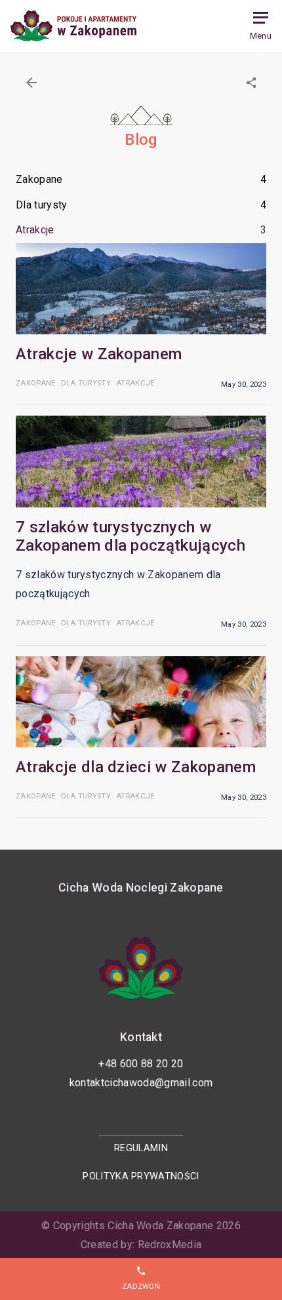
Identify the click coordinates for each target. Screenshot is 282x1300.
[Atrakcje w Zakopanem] (141, 288)
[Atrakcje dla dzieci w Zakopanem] (141, 701)
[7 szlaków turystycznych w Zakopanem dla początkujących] (141, 461)
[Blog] (73, 26)
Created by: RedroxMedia (141, 1244)
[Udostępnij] (251, 82)
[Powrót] (31, 82)
